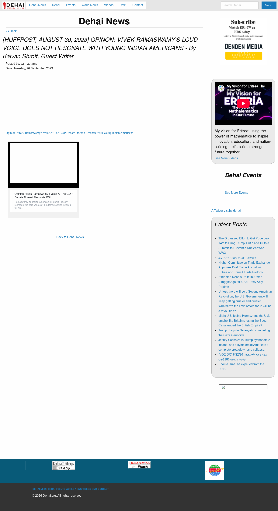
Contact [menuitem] (137, 5)
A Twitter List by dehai (226, 210)
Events (60, 489)
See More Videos (226, 158)
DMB (94, 489)
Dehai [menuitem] (56, 5)
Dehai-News (40, 489)
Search (269, 5)
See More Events (236, 192)
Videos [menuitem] (108, 5)
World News (74, 489)
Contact (103, 489)
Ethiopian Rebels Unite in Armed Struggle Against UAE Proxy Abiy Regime (240, 281)
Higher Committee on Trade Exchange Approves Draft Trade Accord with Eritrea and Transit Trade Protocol (244, 267)
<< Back (11, 31)
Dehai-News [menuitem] (37, 5)
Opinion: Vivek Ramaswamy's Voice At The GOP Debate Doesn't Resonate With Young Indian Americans (69, 132)
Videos (86, 489)
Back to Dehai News (70, 237)
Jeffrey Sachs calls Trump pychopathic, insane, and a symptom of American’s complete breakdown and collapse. (244, 344)
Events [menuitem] (70, 5)
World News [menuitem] (90, 5)
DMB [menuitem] (123, 5)
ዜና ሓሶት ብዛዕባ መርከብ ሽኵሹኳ (237, 257)
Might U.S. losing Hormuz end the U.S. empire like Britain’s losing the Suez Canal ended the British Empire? (244, 320)
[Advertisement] (104, 102)
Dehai (51, 489)
